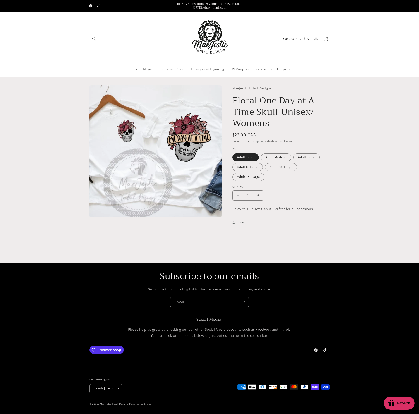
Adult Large (306, 157)
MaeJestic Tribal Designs (114, 404)
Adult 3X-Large (248, 177)
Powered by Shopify (141, 404)
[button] (94, 39)
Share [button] (241, 222)
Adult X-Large (247, 167)
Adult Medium (276, 157)
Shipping (258, 141)
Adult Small (245, 157)
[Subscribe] (244, 302)
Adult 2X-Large (281, 167)
